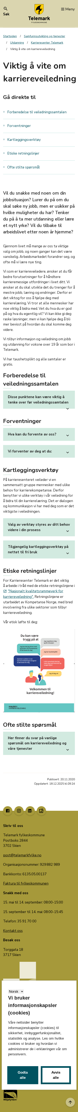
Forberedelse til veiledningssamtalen (37, 112)
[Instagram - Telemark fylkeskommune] (19, 810)
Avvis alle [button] (55, 1075)
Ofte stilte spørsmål (23, 167)
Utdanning (17, 43)
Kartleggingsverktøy (24, 139)
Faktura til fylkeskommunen (25, 883)
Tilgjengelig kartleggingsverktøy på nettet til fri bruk (39, 550)
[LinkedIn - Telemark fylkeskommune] (30, 810)
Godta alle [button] (23, 1075)
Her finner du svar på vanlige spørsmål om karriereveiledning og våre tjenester (39, 744)
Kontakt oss (13, 930)
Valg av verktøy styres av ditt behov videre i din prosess (39, 528)
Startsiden (10, 36)
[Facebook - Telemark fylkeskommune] (7, 810)
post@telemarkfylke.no (22, 855)
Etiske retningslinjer (23, 153)
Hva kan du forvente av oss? (39, 435)
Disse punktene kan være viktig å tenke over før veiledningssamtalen (39, 402)
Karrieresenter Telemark (47, 43)
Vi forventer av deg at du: (39, 452)
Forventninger (19, 125)
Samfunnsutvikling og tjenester (44, 36)
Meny (70, 9)
